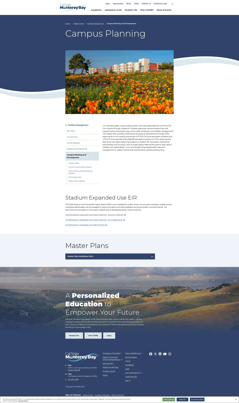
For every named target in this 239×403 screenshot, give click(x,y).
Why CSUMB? (147, 10)
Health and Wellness (110, 367)
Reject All (182, 399)
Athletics (145, 3)
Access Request (73, 143)
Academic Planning (102, 395)
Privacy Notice (23, 401)
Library (105, 375)
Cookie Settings (131, 377)
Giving (136, 3)
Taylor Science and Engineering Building (80, 172)
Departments (118, 3)
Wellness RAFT (108, 363)
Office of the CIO (117, 395)
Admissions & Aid (113, 10)
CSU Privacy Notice (132, 373)
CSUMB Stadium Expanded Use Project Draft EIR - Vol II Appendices (93, 220)
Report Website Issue (133, 353)
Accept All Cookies (197, 399)
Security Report (131, 357)
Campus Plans (74, 163)
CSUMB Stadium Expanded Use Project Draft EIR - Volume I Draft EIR (94, 215)
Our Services (72, 137)
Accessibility (129, 365)
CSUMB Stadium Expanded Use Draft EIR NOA (84, 225)
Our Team (71, 131)
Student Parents (109, 371)
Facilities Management (95, 23)
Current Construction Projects (80, 167)
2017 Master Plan (75, 177)
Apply (107, 3)
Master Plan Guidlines (77, 181)
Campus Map (73, 370)
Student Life (131, 10)
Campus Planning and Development (76, 156)
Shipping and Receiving (77, 149)
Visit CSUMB (93, 335)
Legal (127, 369)
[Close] (236, 399)
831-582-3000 (73, 379)
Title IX (127, 361)
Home (67, 23)
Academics (96, 10)
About (128, 3)
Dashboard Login (160, 3)
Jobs (127, 380)
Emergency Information (112, 353)
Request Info (74, 335)
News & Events (164, 10)
